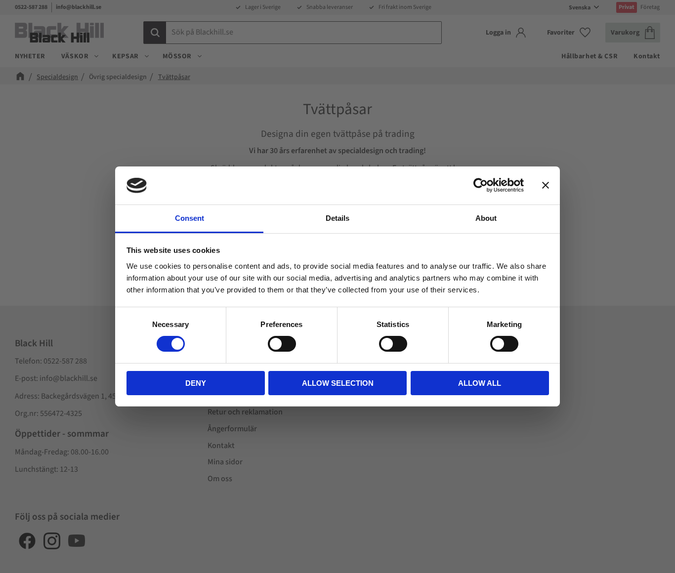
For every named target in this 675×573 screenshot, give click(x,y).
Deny (195, 383)
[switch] (282, 344)
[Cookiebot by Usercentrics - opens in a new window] (480, 185)
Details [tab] (337, 218)
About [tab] (486, 218)
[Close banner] (545, 185)
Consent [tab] (189, 218)
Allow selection (338, 383)
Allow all (479, 383)
